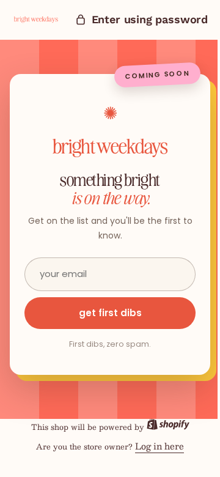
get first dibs (105, 312)
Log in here (155, 445)
